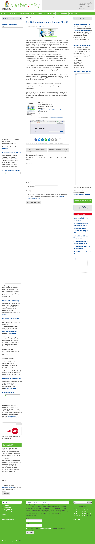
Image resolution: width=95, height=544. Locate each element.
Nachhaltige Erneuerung (46, 13)
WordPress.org (8, 511)
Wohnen (61, 143)
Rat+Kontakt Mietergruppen (9, 331)
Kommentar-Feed (8, 509)
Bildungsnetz (74, 13)
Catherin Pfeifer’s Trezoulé (10, 24)
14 (90, 512)
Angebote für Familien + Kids (82, 45)
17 (79, 514)
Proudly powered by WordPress (10, 541)
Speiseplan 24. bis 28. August (82, 30)
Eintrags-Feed (7, 507)
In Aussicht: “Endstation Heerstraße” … (58, 150)
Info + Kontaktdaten (10, 388)
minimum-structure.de (39, 541)
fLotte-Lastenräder (8, 392)
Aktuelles (4, 13)
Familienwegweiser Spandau (82, 71)
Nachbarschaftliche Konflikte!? (11, 378)
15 (74, 514)
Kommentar (29, 163)
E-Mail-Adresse (30, 186)
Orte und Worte (62, 13)
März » (79, 519)
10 (79, 512)
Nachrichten (53, 143)
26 (85, 515)
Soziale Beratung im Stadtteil (11, 170)
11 (82, 512)
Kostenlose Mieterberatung (10, 301)
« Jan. (75, 519)
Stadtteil (13, 13)
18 (82, 514)
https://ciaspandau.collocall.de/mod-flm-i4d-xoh (51, 110)
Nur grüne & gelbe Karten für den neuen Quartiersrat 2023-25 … (85, 5)
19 (85, 514)
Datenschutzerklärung (8, 487)
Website (28, 191)
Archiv (4, 514)
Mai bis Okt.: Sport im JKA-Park (11, 153)
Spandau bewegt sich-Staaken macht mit (36, 150)
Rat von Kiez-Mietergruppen (10, 318)
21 (90, 514)
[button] (36, 139)
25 (82, 515)
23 (77, 515)
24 (79, 515)
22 (74, 515)
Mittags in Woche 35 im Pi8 (81, 24)
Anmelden (6, 505)
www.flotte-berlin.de (13, 418)
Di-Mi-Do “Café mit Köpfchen (81, 41)
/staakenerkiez (14, 333)
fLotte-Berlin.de (12, 416)
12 (85, 512)
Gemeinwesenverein (42, 143)
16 (77, 514)
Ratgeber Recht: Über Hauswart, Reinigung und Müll (80, 231)
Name (28, 182)
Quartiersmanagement (27, 13)
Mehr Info (5, 148)
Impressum (5, 517)
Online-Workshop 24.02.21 (55, 117)
